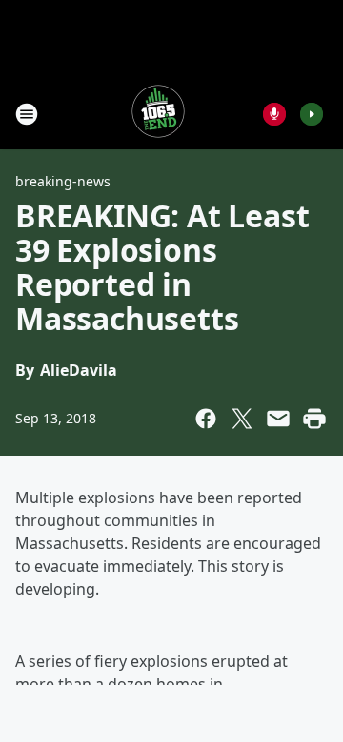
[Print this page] (314, 418)
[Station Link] (158, 114)
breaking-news (63, 181)
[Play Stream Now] (311, 114)
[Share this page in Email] (278, 418)
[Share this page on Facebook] (205, 418)
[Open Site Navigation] (26, 114)
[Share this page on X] (242, 418)
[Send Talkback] (274, 114)
